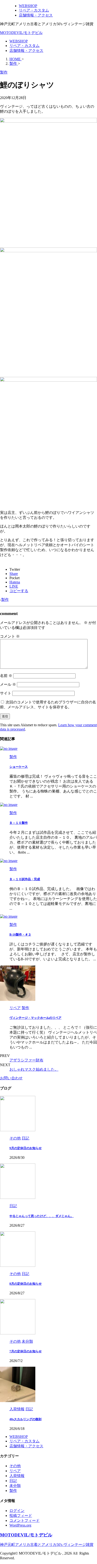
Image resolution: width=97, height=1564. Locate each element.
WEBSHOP (18, 41)
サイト (5, 693)
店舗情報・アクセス (26, 51)
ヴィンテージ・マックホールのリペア (35, 1017)
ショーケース (18, 766)
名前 (6, 676)
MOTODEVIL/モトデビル (21, 33)
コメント (10, 636)
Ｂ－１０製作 (18, 823)
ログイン (16, 1511)
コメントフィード (24, 1521)
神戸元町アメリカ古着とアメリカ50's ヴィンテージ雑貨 (46, 1545)
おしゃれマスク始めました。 (33, 1069)
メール (8, 684)
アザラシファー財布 (26, 1060)
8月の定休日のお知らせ (25, 1283)
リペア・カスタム (24, 46)
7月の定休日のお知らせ (25, 1351)
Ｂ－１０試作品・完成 (24, 879)
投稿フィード (20, 1516)
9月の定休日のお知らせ (25, 1148)
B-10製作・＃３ (20, 934)
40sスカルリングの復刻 (25, 1419)
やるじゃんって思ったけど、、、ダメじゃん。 (41, 1216)
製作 (5, 600)
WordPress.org (20, 1525)
